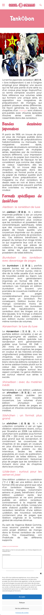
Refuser (22, 603)
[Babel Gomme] (22, 5)
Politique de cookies (22, 612)
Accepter (22, 597)
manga (23, 110)
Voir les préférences (22, 608)
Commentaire (6, 554)
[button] (41, 573)
